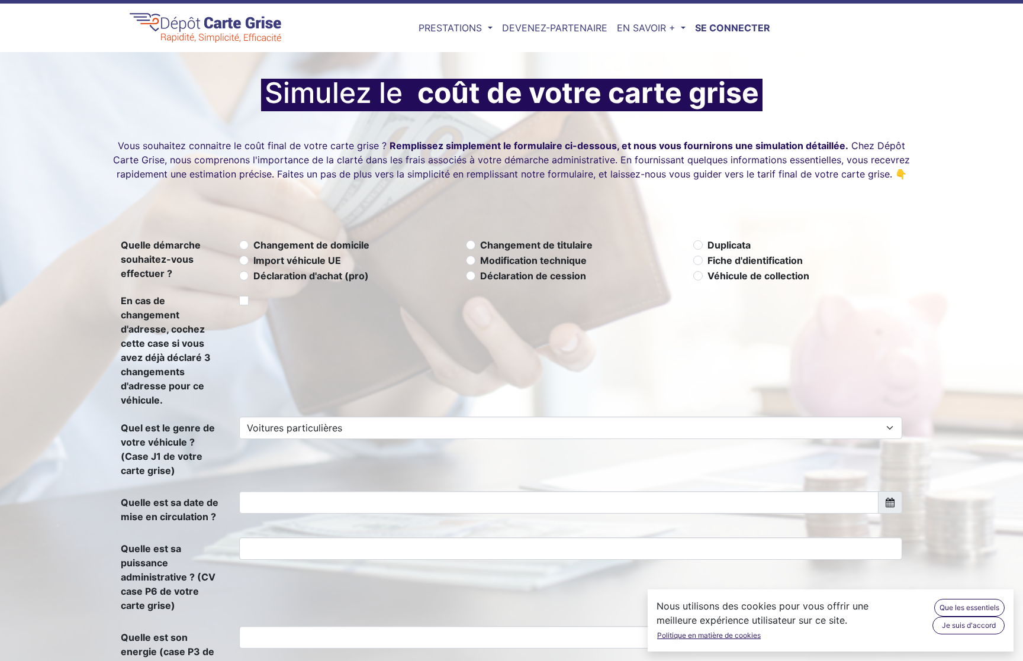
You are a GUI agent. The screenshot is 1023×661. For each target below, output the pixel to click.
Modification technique (533, 260)
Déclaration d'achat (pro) (311, 276)
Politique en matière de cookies (709, 635)
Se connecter (732, 28)
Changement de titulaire (536, 245)
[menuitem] (554, 28)
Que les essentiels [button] (969, 607)
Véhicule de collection (758, 276)
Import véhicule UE (297, 260)
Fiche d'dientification (755, 260)
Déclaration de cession (533, 276)
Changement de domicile (311, 245)
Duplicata (729, 245)
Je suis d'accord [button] (969, 625)
